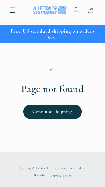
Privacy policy (61, 175)
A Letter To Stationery (49, 168)
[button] (12, 10)
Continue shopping (52, 111)
